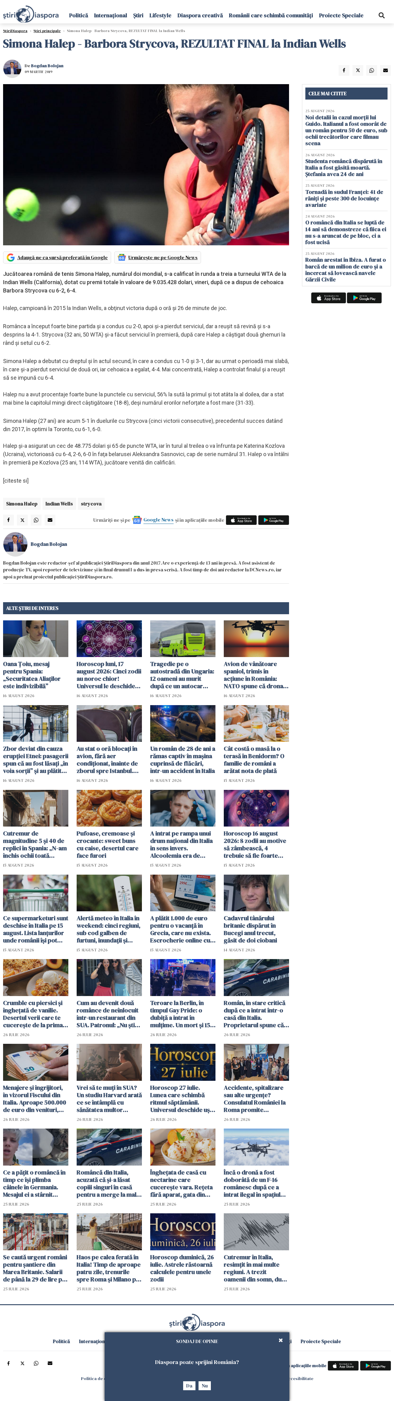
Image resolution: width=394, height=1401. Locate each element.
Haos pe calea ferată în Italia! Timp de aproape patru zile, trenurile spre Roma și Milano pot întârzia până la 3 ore (109, 1268)
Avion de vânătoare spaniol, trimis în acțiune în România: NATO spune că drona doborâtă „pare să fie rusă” (253, 675)
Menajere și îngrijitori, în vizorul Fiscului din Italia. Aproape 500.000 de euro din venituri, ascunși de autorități (34, 1098)
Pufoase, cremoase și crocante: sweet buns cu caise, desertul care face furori (108, 844)
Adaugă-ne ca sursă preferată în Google (62, 257)
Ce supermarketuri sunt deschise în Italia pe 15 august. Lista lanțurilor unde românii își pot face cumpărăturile (35, 929)
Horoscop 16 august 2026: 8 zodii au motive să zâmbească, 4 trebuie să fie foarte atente (255, 844)
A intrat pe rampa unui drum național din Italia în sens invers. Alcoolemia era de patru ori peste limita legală (181, 844)
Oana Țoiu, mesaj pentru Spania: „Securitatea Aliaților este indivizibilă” (32, 675)
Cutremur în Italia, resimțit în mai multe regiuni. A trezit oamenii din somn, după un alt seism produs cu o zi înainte (256, 1268)
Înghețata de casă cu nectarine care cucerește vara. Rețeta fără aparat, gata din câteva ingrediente (181, 1183)
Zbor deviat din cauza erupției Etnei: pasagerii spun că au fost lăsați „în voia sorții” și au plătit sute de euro (35, 759)
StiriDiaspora (15, 30)
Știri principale (47, 30)
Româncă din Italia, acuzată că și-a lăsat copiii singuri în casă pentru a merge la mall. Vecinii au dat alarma (108, 1183)
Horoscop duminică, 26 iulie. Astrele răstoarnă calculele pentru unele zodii (182, 1268)
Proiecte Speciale (341, 15)
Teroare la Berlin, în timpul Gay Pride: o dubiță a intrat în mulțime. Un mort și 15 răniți (180, 1014)
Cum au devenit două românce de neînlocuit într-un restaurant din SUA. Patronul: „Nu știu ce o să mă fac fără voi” (108, 1014)
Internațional (110, 15)
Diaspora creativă (200, 15)
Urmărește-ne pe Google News (163, 257)
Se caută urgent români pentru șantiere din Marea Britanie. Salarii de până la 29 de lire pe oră (35, 1268)
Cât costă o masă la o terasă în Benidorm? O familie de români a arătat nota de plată (254, 759)
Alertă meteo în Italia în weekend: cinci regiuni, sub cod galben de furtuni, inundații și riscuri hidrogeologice (108, 929)
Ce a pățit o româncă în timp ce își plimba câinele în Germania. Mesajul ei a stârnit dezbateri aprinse (34, 1183)
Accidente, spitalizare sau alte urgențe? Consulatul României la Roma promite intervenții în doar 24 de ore (255, 1098)
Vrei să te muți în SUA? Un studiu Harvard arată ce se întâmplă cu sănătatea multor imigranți (109, 1098)
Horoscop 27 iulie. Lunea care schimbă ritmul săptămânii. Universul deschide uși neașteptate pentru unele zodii (180, 1098)
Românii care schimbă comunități (271, 15)
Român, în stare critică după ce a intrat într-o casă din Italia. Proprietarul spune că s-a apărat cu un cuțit (254, 1014)
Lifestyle (160, 15)
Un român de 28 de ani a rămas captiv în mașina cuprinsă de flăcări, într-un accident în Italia (182, 759)
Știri (138, 15)
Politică (78, 15)
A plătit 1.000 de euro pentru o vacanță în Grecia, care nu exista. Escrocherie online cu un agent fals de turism (181, 929)
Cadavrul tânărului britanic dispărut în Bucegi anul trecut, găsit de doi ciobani (250, 929)
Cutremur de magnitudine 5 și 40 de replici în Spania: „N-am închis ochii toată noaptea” (35, 844)
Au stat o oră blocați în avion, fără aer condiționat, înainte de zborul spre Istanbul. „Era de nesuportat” (107, 759)
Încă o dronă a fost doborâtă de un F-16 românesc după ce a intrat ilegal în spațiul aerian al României (252, 1183)
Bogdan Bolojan (47, 66)
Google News (158, 519)
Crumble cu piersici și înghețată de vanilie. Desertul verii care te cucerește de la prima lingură (33, 1014)
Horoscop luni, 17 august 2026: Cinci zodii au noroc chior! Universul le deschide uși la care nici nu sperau (109, 675)
